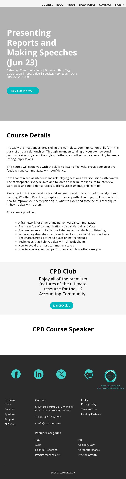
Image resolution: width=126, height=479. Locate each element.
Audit (38, 444)
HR (80, 439)
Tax (37, 439)
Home (8, 404)
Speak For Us (87, 4)
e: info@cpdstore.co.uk (48, 423)
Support (9, 419)
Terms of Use (89, 409)
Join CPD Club (61, 305)
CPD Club (10, 424)
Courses (47, 4)
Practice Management (47, 455)
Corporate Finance (89, 450)
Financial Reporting (46, 450)
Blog (59, 4)
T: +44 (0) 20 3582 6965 (48, 417)
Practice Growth (87, 455)
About (71, 4)
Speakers (10, 414)
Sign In (119, 4)
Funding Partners (91, 414)
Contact (105, 4)
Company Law (86, 444)
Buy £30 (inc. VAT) (23, 91)
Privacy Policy (88, 404)
